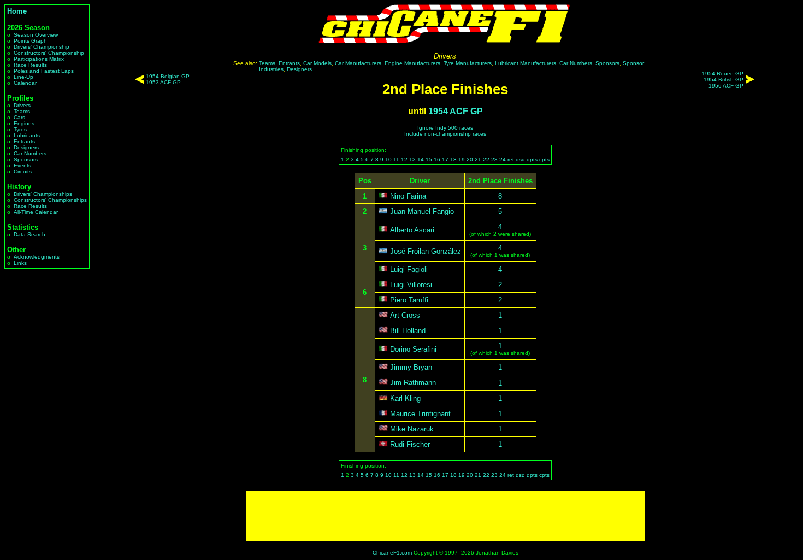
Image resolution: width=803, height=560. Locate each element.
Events (22, 165)
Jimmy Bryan (411, 367)
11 (396, 159)
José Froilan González (425, 251)
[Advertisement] (445, 515)
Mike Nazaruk (412, 429)
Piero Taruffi (409, 300)
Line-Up (23, 77)
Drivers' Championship (41, 47)
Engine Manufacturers (412, 63)
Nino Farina (408, 196)
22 (486, 159)
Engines (24, 123)
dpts (532, 159)
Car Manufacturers (358, 63)
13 (412, 159)
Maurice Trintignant (420, 414)
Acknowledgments (37, 257)
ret (510, 159)
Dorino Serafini (413, 349)
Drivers (22, 105)
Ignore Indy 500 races (445, 128)
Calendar (25, 83)
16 (437, 159)
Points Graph (30, 41)
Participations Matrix (39, 59)
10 (388, 159)
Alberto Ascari (412, 230)
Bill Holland (408, 330)
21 (478, 159)
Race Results (30, 65)
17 (445, 159)
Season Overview (36, 35)
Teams (22, 111)
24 (502, 159)
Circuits (23, 171)
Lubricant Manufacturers (525, 63)
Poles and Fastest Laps (44, 71)
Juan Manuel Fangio (422, 211)
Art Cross (405, 315)
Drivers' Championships (43, 194)
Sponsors (26, 159)
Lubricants (27, 135)
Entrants (24, 141)
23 (494, 159)
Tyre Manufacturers (468, 63)
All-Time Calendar (36, 212)
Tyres (20, 129)
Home (17, 11)
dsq (520, 159)
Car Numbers (30, 153)
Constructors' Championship (49, 53)
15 (429, 159)
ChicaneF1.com (392, 553)
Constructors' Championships (50, 200)
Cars (19, 117)
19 (461, 159)
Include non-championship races (445, 134)
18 (453, 159)
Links (20, 263)
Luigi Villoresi (411, 285)
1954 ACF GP (455, 111)
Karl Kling (405, 398)
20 (470, 159)
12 (404, 159)
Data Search (29, 234)
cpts (544, 159)
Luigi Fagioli (409, 269)
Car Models (317, 63)
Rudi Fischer (410, 444)
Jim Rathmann (413, 383)
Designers (26, 147)
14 (420, 159)
